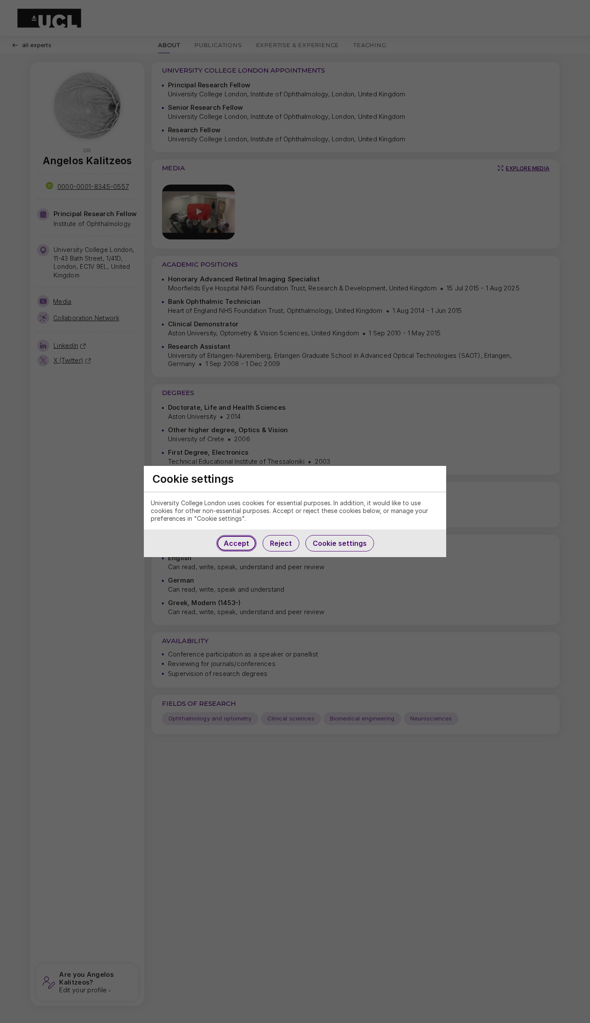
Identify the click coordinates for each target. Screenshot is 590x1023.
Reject (281, 543)
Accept (236, 543)
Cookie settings (340, 543)
